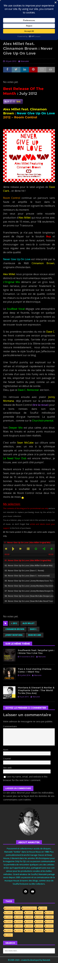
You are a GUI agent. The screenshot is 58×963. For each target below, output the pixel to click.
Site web (7, 767)
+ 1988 (42, 908)
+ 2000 (18, 921)
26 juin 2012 (11, 61)
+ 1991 (29, 912)
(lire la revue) (40, 405)
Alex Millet (28, 623)
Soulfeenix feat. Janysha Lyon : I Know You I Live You (36, 651)
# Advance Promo (12, 908)
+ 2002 (29, 921)
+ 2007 (18, 926)
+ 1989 (8, 912)
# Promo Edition (29, 908)
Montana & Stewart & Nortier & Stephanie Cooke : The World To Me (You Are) (36, 690)
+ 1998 (49, 917)
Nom (5, 749)
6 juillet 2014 (25, 675)
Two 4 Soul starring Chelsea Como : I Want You (34, 670)
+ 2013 (8, 930)
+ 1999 (8, 921)
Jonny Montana (13, 635)
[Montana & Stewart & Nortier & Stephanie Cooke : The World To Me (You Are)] (9, 692)
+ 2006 (8, 926)
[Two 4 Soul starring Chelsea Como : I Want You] (9, 674)
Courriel (7, 758)
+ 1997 (39, 917)
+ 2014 (18, 930)
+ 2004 (49, 921)
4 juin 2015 (24, 696)
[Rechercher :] (29, 950)
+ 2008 (29, 926)
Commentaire (10, 726)
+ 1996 (29, 917)
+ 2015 (29, 930)
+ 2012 (14, 623)
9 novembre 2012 (27, 656)
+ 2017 (49, 930)
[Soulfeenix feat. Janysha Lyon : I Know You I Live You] (9, 655)
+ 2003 (39, 921)
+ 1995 (18, 917)
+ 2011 (39, 926)
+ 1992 (39, 912)
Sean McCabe (34, 635)
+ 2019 (8, 935)
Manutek (25, 61)
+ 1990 (18, 912)
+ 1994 (8, 917)
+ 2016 (39, 930)
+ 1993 (49, 912)
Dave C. (33, 629)
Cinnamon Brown (14, 629)
